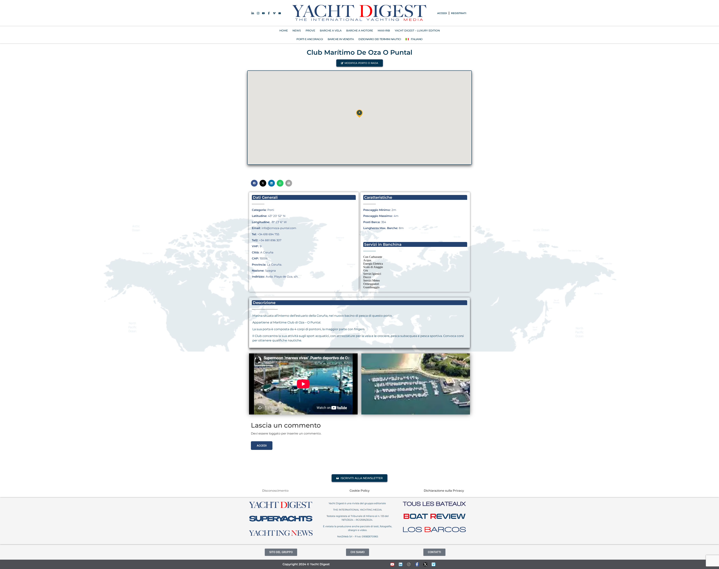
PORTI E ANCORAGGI (309, 39)
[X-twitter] (425, 564)
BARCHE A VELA (331, 30)
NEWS (296, 30)
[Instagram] (409, 564)
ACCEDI (442, 13)
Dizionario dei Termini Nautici (379, 39)
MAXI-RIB (384, 30)
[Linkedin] (400, 564)
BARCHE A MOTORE (359, 30)
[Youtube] (392, 564)
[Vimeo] (433, 564)
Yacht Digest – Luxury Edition (417, 30)
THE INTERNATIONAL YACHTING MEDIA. (357, 509)
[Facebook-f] (417, 564)
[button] (359, 63)
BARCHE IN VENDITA (341, 39)
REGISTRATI (458, 13)
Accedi (262, 445)
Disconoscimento (275, 490)
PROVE (310, 30)
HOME (283, 30)
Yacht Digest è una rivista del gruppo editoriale (357, 503)
